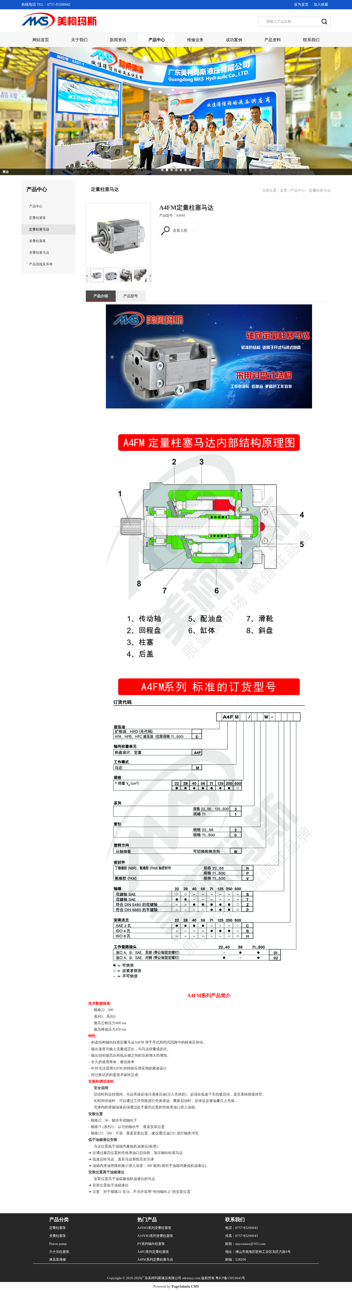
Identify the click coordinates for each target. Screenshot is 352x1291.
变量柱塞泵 (37, 241)
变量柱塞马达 (39, 252)
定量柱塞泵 (37, 218)
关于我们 (79, 40)
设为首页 (301, 4)
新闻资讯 (118, 40)
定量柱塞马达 (39, 229)
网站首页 (40, 40)
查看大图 (180, 231)
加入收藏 (321, 4)
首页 (283, 190)
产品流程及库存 (41, 264)
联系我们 (311, 40)
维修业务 (195, 40)
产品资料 (272, 40)
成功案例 (234, 40)
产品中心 (156, 40)
